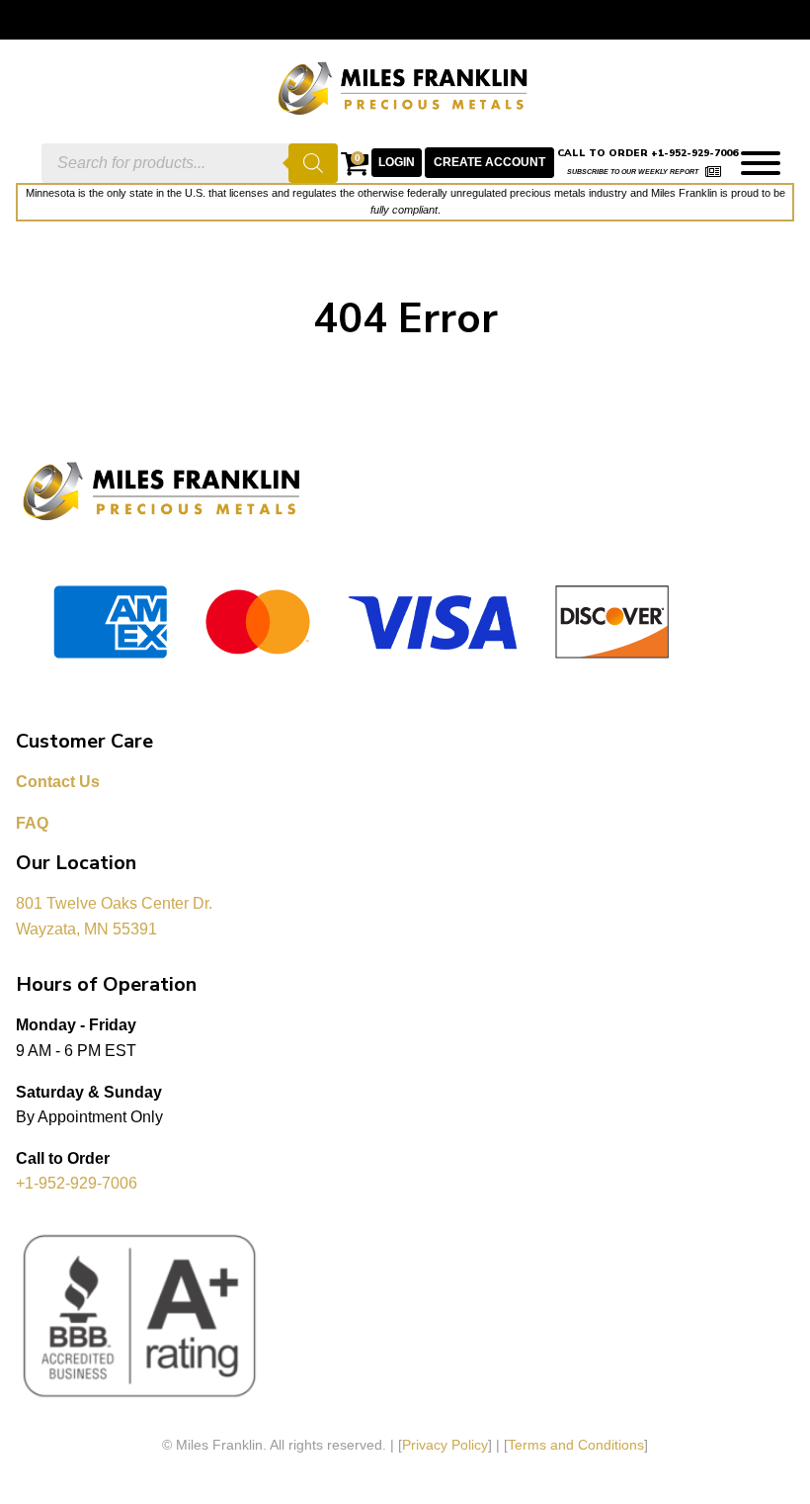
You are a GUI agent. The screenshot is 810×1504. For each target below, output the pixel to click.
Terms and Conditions (576, 1445)
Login (396, 162)
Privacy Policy (445, 1445)
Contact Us (58, 781)
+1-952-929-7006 (76, 1183)
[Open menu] (760, 163)
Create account (489, 162)
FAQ (32, 823)
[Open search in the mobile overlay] (189, 163)
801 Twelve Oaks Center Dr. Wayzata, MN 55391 (116, 916)
